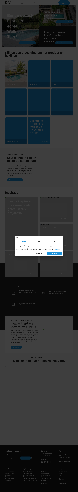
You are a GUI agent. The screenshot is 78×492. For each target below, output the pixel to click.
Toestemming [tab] (23, 241)
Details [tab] (39, 241)
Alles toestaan (54, 253)
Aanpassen (38, 253)
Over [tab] (55, 241)
